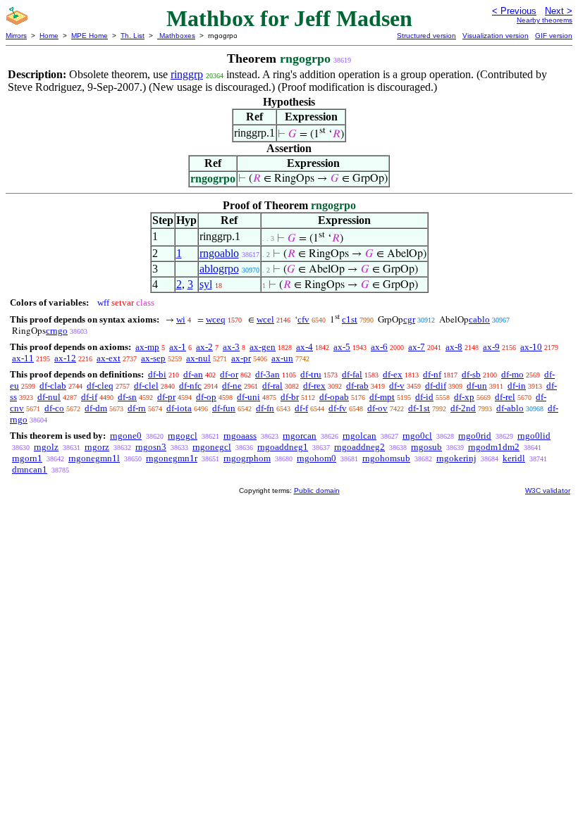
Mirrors (16, 35)
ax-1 (177, 347)
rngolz (46, 447)
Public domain (317, 490)
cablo (479, 319)
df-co (54, 408)
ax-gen (263, 347)
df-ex (392, 374)
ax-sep (153, 358)
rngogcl (182, 435)
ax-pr (241, 358)
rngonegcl (211, 447)
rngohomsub (386, 458)
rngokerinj (456, 458)
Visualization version (495, 35)
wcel (265, 319)
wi (180, 319)
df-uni (248, 397)
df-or (229, 374)
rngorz (97, 447)
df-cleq (100, 385)
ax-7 (416, 347)
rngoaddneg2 (359, 447)
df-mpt (382, 397)
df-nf (432, 374)
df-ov (377, 408)
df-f (301, 408)
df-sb (471, 374)
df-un (477, 385)
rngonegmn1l (94, 458)
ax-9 (491, 347)
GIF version (553, 35)
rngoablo (219, 253)
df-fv (337, 408)
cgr (409, 319)
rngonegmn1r (171, 458)
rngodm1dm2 (493, 447)
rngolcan (359, 435)
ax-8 (453, 347)
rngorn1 (27, 458)
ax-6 (379, 347)
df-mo (512, 374)
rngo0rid (474, 435)
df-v (397, 385)
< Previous (514, 11)
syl (205, 284)
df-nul (49, 397)
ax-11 (23, 358)
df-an (193, 374)
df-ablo (510, 408)
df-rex (314, 385)
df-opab (334, 397)
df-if (89, 397)
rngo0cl (417, 435)
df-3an (267, 374)
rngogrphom (247, 458)
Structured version (426, 35)
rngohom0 (316, 458)
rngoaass (240, 435)
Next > (558, 11)
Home (49, 35)
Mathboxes (176, 35)
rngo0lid (534, 435)
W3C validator (547, 490)
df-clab (52, 385)
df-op (206, 397)
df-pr (166, 397)
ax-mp (147, 347)
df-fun (223, 408)
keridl (514, 458)
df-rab (357, 385)
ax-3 (231, 347)
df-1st (419, 408)
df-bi (157, 374)
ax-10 (531, 347)
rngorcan (299, 435)
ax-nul (198, 358)
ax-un (282, 358)
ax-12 (65, 358)
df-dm (96, 408)
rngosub (426, 447)
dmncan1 (29, 469)
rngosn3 (150, 447)
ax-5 (341, 347)
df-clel (146, 385)
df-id (424, 397)
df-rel (505, 397)
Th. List (132, 35)
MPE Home (89, 35)
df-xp (464, 397)
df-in (517, 385)
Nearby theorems (544, 20)
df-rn (137, 408)
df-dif (435, 385)
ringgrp (187, 74)
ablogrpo (219, 269)
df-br (290, 397)
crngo (57, 330)
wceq (216, 319)
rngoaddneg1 (282, 447)
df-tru (310, 374)
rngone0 (126, 435)
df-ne (232, 385)
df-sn (127, 397)
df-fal (352, 374)
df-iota (179, 408)
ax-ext (109, 358)
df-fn (265, 408)
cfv (303, 319)
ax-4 (304, 347)
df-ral (272, 385)
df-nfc (190, 385)
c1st (349, 319)
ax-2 (204, 347)
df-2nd (463, 408)
